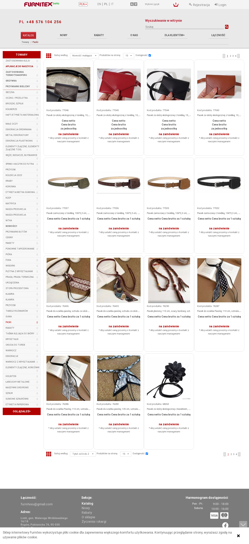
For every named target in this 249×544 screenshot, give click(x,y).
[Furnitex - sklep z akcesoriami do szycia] (50, 4)
